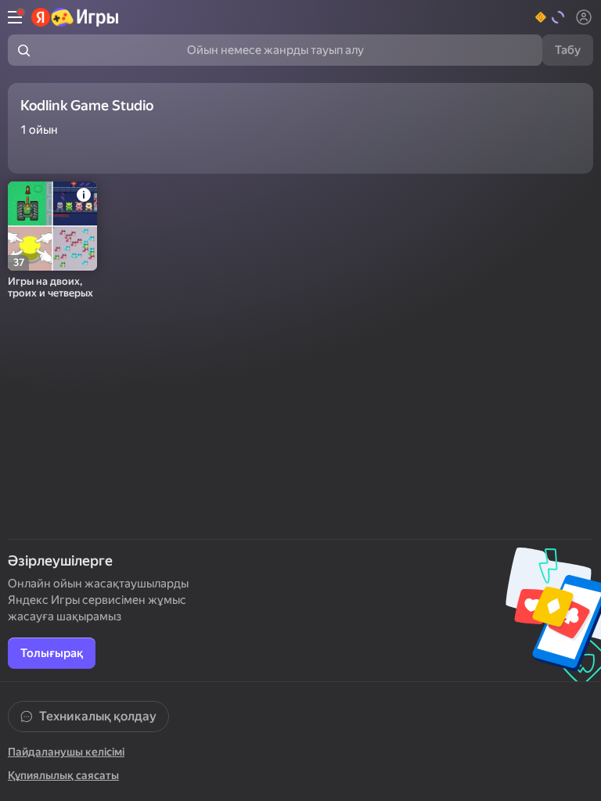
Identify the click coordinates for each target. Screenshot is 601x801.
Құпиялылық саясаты (63, 775)
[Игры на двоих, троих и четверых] (52, 226)
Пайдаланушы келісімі (66, 751)
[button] (550, 17)
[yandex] (75, 17)
